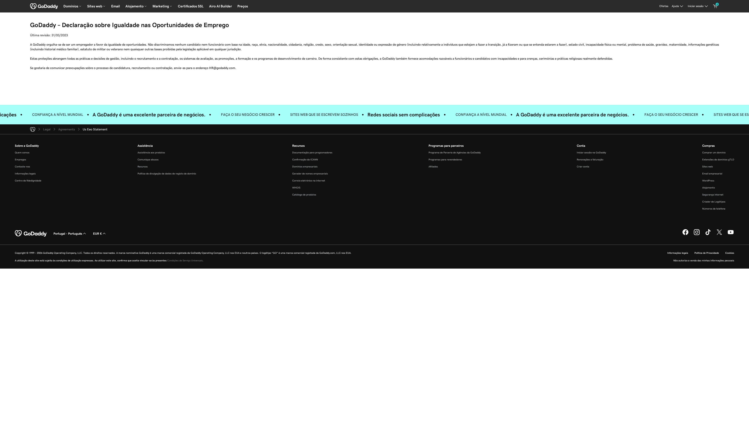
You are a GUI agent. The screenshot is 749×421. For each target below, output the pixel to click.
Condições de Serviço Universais (185, 260)
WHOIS (296, 187)
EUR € (97, 233)
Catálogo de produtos (304, 194)
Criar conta (583, 166)
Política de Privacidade (706, 253)
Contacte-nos (22, 166)
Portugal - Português (67, 233)
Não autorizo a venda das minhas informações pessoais (703, 260)
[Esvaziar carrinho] (715, 6)
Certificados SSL (191, 6)
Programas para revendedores (445, 159)
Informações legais (25, 173)
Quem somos (22, 152)
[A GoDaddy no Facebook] (685, 234)
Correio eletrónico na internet (308, 180)
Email (115, 6)
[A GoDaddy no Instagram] (696, 234)
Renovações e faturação (590, 159)
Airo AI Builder (220, 6)
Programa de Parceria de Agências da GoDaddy (455, 152)
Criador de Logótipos (713, 201)
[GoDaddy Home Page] (31, 233)
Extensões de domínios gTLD (718, 159)
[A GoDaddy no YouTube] (730, 234)
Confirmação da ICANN (305, 159)
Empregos (20, 159)
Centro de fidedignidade (28, 180)
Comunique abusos (148, 159)
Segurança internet (712, 194)
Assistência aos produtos (151, 152)
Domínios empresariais (305, 166)
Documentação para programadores (312, 152)
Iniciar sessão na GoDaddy (591, 152)
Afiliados (433, 166)
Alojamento (708, 187)
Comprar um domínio (714, 152)
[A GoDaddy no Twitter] (719, 234)
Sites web (707, 166)
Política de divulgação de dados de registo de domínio (167, 173)
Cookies (729, 253)
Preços (242, 6)
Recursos (143, 166)
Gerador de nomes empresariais (310, 173)
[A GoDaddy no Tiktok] (708, 234)
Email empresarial (712, 173)
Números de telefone (713, 208)
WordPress (708, 180)
